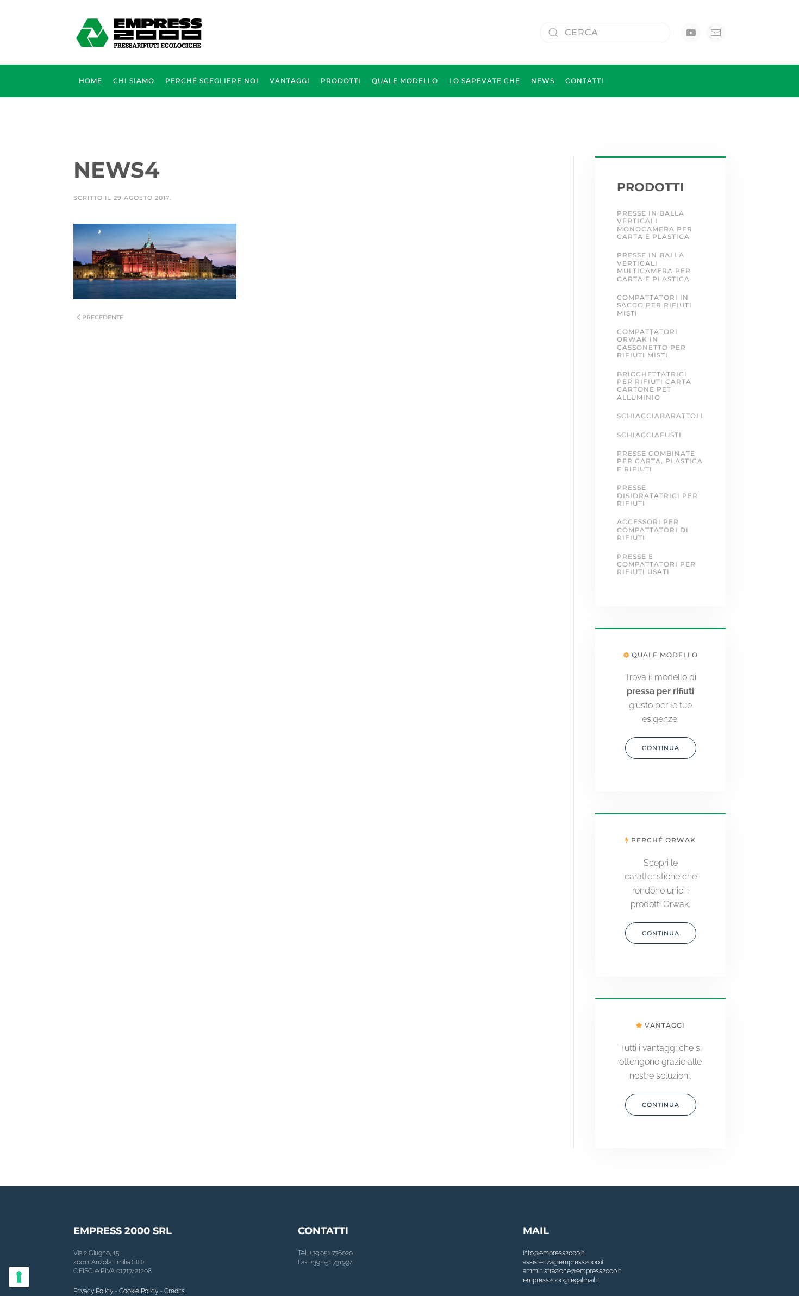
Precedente (102, 317)
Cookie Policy (138, 1291)
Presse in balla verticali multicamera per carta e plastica (654, 266)
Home (90, 81)
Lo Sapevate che (484, 81)
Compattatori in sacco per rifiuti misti (654, 305)
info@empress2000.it (553, 1253)
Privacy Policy (93, 1291)
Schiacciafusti (649, 435)
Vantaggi (290, 81)
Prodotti (341, 81)
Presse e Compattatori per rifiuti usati (656, 564)
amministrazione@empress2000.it (572, 1271)
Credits (174, 1291)
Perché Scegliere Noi (212, 81)
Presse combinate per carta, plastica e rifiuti (660, 461)
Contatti (584, 81)
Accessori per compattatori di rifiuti (653, 530)
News (542, 81)
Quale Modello (405, 81)
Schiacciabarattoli (660, 416)
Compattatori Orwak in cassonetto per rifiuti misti (651, 343)
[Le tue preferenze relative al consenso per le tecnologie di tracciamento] (19, 1277)
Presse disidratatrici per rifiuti (657, 495)
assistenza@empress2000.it (563, 1262)
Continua (660, 748)
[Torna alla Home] (140, 32)
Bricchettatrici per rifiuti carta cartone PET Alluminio (654, 385)
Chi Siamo (133, 81)
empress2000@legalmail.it (561, 1280)
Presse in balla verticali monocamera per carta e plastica (654, 225)
